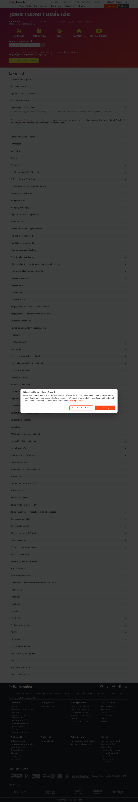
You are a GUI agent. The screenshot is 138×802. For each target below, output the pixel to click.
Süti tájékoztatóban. (78, 401)
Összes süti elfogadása (105, 408)
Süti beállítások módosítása (81, 408)
